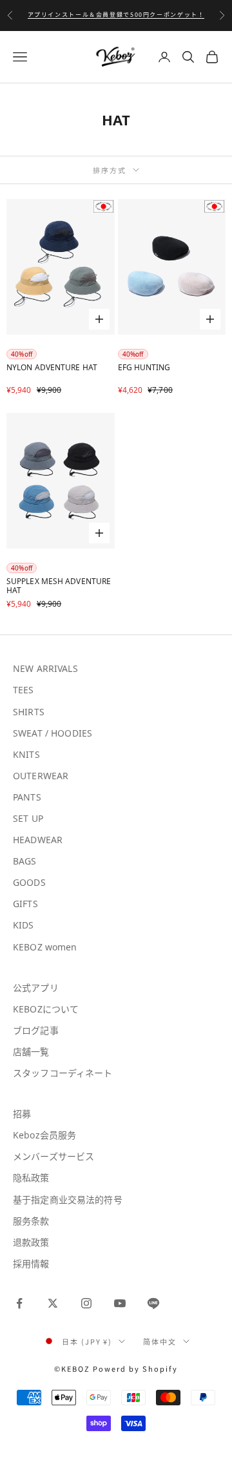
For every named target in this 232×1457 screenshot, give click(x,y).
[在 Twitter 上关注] (52, 1303)
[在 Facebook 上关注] (19, 1303)
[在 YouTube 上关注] (119, 1303)
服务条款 (31, 1221)
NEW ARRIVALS (45, 668)
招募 (22, 1113)
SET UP (28, 818)
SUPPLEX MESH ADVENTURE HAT (58, 586)
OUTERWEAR (40, 776)
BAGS (25, 861)
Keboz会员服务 (44, 1135)
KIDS (23, 925)
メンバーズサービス (53, 1156)
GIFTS (25, 903)
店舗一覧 (31, 1051)
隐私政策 (31, 1177)
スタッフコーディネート (63, 1073)
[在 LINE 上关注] (153, 1303)
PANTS (27, 797)
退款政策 (31, 1242)
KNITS (26, 754)
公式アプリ (36, 987)
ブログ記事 (36, 1030)
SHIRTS (28, 712)
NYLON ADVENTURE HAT (51, 368)
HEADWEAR (38, 839)
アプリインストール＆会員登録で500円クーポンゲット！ (116, 12)
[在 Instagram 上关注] (86, 1303)
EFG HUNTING (144, 368)
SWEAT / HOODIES (52, 733)
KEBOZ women (45, 947)
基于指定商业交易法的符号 (67, 1199)
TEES (23, 690)
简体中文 (160, 1341)
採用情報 (31, 1263)
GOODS (29, 882)
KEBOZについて (46, 1009)
